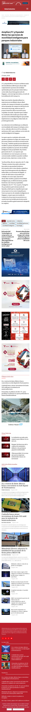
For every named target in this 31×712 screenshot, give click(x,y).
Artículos (4, 481)
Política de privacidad (18, 709)
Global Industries (10, 72)
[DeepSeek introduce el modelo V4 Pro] (6, 592)
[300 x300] (15, 339)
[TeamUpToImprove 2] (15, 428)
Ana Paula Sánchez (6, 522)
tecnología (19, 225)
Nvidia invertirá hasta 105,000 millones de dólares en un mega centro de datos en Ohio (20, 583)
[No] (29, 707)
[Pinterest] (10, 79)
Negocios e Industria (6, 511)
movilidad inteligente (8, 225)
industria (19, 221)
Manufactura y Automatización (16, 15)
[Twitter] (6, 79)
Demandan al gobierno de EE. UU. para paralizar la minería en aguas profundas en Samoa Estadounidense (15, 393)
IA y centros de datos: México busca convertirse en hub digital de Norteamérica (15, 486)
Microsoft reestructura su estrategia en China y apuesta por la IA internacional (19, 611)
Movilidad (12, 223)
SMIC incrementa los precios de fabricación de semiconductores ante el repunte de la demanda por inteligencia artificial (20, 601)
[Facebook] (3, 79)
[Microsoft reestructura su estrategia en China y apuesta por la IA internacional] (6, 612)
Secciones (7, 15)
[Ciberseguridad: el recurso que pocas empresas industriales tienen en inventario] (6, 455)
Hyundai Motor (11, 221)
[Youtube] (11, 638)
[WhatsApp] (14, 79)
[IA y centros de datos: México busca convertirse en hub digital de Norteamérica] (15, 475)
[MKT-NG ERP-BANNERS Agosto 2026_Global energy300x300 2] (15, 276)
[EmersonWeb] (15, 26)
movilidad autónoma (22, 223)
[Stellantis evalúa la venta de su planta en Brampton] (6, 566)
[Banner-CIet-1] (15, 371)
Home (3, 15)
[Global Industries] (3, 72)
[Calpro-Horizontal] (15, 67)
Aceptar (9, 709)
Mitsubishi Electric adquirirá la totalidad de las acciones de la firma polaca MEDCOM (14, 551)
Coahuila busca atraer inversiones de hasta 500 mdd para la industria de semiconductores (15, 387)
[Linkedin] (5, 638)
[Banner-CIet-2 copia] (15, 308)
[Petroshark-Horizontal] (15, 215)
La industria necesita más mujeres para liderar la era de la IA (20, 439)
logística (4, 223)
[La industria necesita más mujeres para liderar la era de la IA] (6, 439)
